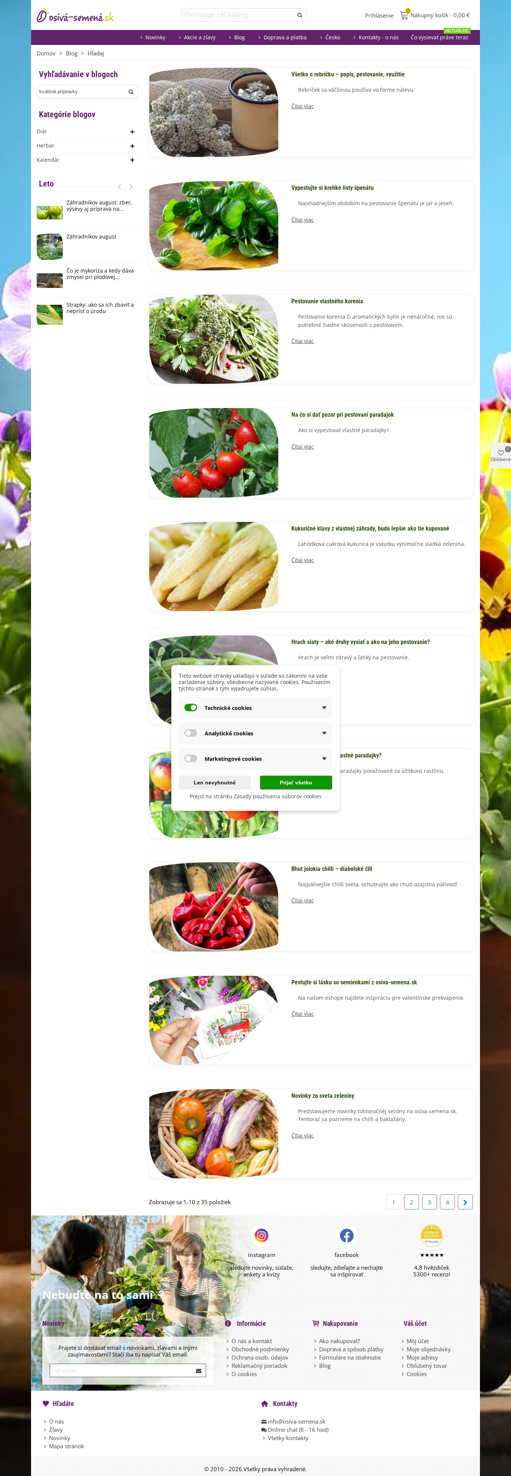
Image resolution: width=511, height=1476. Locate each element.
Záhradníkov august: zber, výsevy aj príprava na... (99, 206)
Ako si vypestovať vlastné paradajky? (336, 755)
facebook (346, 1254)
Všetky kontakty (288, 1438)
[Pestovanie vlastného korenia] (213, 338)
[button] (119, 186)
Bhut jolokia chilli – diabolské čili (331, 869)
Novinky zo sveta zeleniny (322, 1096)
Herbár (45, 145)
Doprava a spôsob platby (351, 1349)
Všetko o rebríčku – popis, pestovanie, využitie (348, 74)
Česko (332, 37)
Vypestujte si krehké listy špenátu (332, 188)
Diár (42, 131)
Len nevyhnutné (215, 783)
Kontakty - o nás (379, 37)
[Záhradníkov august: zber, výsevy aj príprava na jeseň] (50, 213)
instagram (261, 1254)
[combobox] (238, 15)
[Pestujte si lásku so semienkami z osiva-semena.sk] (213, 1019)
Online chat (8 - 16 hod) (298, 1429)
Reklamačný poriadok (259, 1365)
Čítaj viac (302, 106)
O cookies (244, 1374)
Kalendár (48, 159)
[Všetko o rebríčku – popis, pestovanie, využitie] (213, 111)
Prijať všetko (296, 783)
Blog (239, 37)
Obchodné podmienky (260, 1349)
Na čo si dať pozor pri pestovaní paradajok (342, 414)
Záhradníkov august (91, 237)
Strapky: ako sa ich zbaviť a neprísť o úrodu (100, 308)
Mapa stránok (66, 1446)
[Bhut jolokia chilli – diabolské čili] (213, 906)
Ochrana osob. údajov (260, 1357)
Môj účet (418, 1341)
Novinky (155, 37)
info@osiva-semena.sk (296, 1421)
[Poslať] (300, 15)
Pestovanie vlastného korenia (327, 301)
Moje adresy (422, 1357)
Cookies (417, 1374)
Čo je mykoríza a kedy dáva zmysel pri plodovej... (100, 274)
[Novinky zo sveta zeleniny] (213, 1133)
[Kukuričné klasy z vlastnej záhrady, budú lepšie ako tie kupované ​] (213, 566)
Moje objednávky (429, 1349)
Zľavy (56, 1429)
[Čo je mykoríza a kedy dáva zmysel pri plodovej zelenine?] (50, 281)
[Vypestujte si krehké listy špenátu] (213, 225)
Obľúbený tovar (427, 1365)
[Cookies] (403, 1374)
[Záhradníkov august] (50, 247)
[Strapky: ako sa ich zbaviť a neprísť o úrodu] (50, 315)
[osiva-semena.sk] (81, 14)
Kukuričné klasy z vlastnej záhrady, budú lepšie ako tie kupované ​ (371, 528)
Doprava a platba (285, 37)
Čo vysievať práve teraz (440, 35)
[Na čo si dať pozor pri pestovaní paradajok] (213, 452)
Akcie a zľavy (199, 37)
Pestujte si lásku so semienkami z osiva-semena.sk (354, 982)
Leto (46, 183)
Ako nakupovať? (339, 1341)
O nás (56, 1421)
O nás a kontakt (252, 1341)
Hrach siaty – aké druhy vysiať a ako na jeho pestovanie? (360, 642)
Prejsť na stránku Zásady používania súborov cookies (256, 796)
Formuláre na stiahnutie (350, 1357)
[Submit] (199, 1370)
